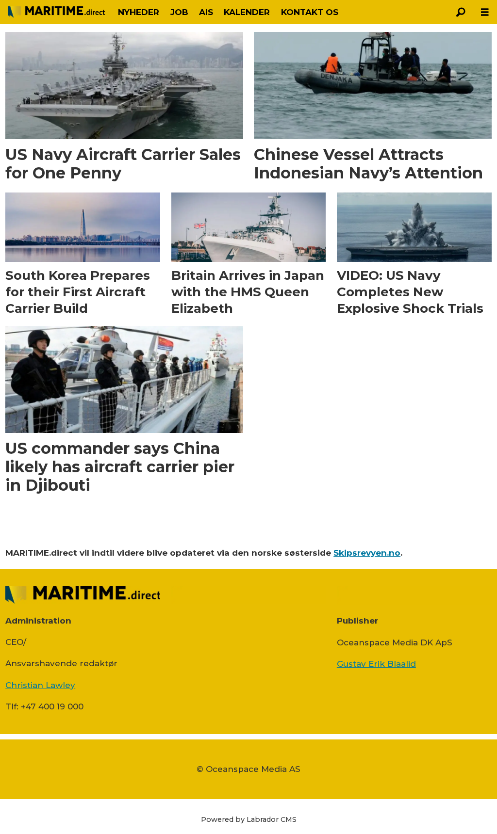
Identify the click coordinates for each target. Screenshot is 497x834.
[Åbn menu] (485, 12)
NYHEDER (138, 12)
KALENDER (247, 12)
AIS (206, 12)
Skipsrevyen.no (366, 553)
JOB (179, 12)
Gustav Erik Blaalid (376, 664)
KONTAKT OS (309, 12)
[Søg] (460, 12)
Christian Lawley (40, 685)
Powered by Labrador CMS (249, 819)
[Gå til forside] (56, 12)
